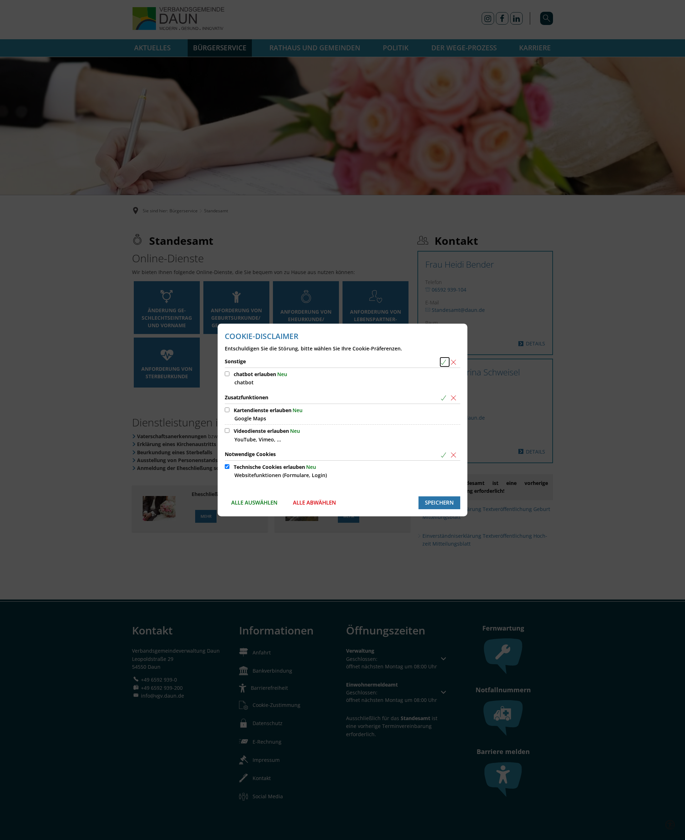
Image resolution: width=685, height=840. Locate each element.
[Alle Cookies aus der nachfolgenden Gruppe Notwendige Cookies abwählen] (454, 454)
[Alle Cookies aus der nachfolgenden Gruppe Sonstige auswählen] (444, 362)
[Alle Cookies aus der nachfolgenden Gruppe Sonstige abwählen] (454, 362)
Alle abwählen (314, 502)
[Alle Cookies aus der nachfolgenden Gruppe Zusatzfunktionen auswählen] (444, 398)
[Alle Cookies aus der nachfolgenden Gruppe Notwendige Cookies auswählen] (444, 454)
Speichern (439, 502)
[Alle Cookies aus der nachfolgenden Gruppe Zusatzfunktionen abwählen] (454, 398)
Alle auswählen (254, 502)
